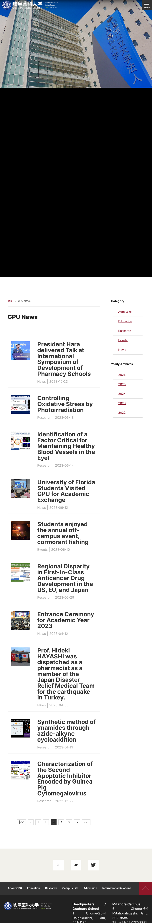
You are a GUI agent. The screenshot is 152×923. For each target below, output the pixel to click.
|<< (21, 822)
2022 (122, 412)
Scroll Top (145, 888)
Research (124, 331)
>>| (86, 822)
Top (10, 300)
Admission (125, 311)
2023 (122, 403)
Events (123, 340)
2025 (122, 384)
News (122, 349)
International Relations (116, 888)
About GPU (15, 888)
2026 (122, 375)
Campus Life (70, 888)
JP (76, 865)
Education (125, 321)
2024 (122, 393)
